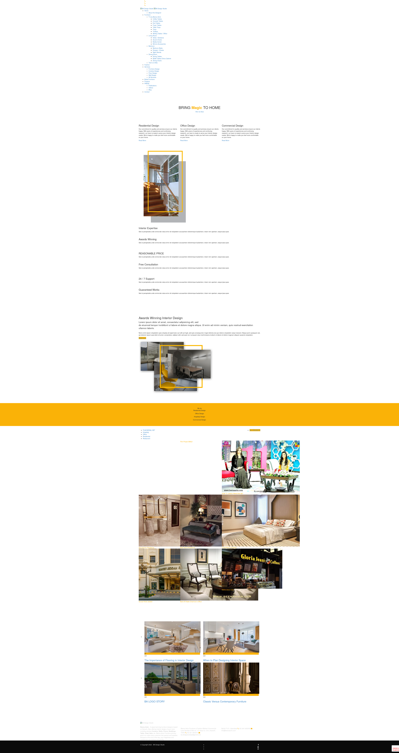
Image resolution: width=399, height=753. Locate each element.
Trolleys (155, 31)
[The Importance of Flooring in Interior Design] (172, 637)
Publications (152, 86)
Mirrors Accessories (159, 44)
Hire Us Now (199, 112)
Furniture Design (154, 69)
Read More (142, 140)
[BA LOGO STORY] (172, 678)
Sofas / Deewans (158, 38)
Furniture (147, 15)
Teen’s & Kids (153, 63)
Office (145, 434)
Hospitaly (146, 432)
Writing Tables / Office (160, 33)
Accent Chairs (157, 40)
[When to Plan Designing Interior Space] (231, 637)
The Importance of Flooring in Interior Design (169, 660)
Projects (147, 81)
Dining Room (153, 54)
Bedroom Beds (158, 48)
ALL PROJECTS (255, 430)
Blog (150, 90)
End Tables (156, 23)
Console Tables (158, 21)
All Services (152, 77)
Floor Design (153, 73)
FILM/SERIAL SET (149, 430)
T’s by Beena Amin (155, 17)
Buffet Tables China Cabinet (162, 58)
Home (146, 11)
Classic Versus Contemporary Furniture (224, 701)
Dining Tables (157, 56)
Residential (146, 436)
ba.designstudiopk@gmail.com (191, 735)
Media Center (157, 42)
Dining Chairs (157, 61)
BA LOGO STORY (154, 701)
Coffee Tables (157, 19)
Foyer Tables (157, 25)
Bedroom (152, 46)
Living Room (153, 36)
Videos (151, 88)
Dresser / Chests (158, 50)
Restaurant (146, 438)
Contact (147, 92)
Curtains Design (154, 71)
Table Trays (156, 27)
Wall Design (152, 75)
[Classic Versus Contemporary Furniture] (231, 678)
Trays (154, 29)
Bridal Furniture (149, 79)
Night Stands (157, 52)
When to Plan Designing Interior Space (224, 660)
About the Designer (155, 13)
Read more (142, 338)
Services (147, 67)
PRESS (146, 83)
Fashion (147, 65)
